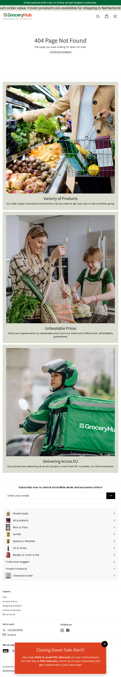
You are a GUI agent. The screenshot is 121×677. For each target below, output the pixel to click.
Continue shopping (61, 51)
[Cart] (106, 16)
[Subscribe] (110, 495)
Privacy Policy (10, 601)
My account (9, 614)
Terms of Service (12, 610)
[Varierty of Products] (60, 139)
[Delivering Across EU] (60, 402)
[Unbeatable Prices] (60, 269)
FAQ (5, 597)
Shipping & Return (12, 605)
